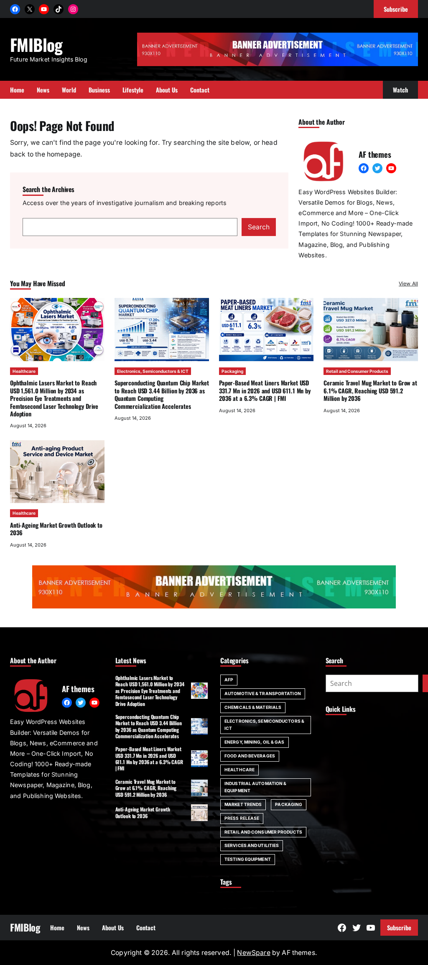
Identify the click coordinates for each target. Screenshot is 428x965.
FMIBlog (36, 44)
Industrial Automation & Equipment (255, 787)
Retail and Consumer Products (357, 371)
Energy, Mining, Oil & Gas (254, 741)
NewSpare (253, 953)
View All (408, 283)
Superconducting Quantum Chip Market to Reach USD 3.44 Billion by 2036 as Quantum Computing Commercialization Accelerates (162, 394)
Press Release (241, 818)
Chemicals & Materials (252, 707)
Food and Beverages (249, 755)
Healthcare (24, 371)
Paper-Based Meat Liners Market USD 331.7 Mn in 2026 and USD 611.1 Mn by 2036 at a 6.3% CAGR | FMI (265, 390)
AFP (228, 679)
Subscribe (399, 927)
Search (259, 227)
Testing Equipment (247, 859)
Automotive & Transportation (262, 693)
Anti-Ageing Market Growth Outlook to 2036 (56, 529)
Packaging (232, 371)
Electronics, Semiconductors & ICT (153, 371)
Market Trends (243, 804)
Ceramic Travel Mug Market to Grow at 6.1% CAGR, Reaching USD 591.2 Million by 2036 (370, 390)
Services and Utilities (251, 845)
